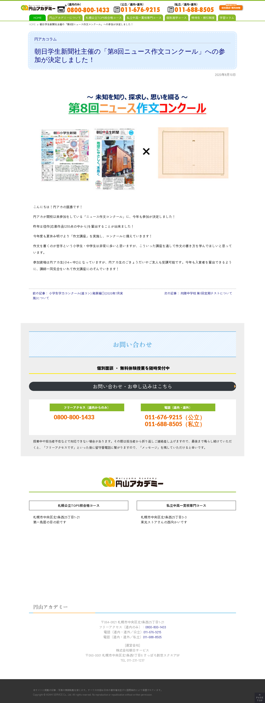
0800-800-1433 (74, 417)
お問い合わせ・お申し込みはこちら (132, 386)
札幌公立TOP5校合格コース (104, 18)
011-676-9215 (152, 631)
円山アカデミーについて (65, 18)
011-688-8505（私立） (175, 424)
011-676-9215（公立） (175, 417)
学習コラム (227, 18)
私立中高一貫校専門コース (144, 18)
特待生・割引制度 (203, 18)
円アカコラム (45, 39)
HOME (38, 18)
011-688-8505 (152, 636)
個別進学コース (176, 18)
